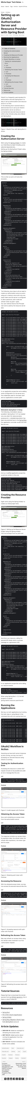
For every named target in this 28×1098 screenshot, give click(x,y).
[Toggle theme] (23, 2)
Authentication (5, 1048)
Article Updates (8, 92)
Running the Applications (11, 57)
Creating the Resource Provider (13, 55)
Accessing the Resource (12, 76)
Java (19, 1051)
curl (7, 65)
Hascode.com (5, 1051)
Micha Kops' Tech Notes (11, 2)
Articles (8, 12)
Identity (13, 1051)
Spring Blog (22, 420)
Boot (13, 1048)
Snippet (10, 1058)
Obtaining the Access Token (13, 69)
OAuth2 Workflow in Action (12, 59)
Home (2, 12)
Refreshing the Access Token (14, 82)
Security (4, 1058)
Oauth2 (4, 1054)
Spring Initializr (15, 143)
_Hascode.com (20, 1048)
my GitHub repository (15, 997)
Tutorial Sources (9, 88)
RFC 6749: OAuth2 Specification (12, 1015)
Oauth (24, 1051)
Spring (16, 1058)
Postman (8, 67)
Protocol (17, 1054)
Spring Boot (6, 1012)
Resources (7, 90)
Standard (23, 1058)
